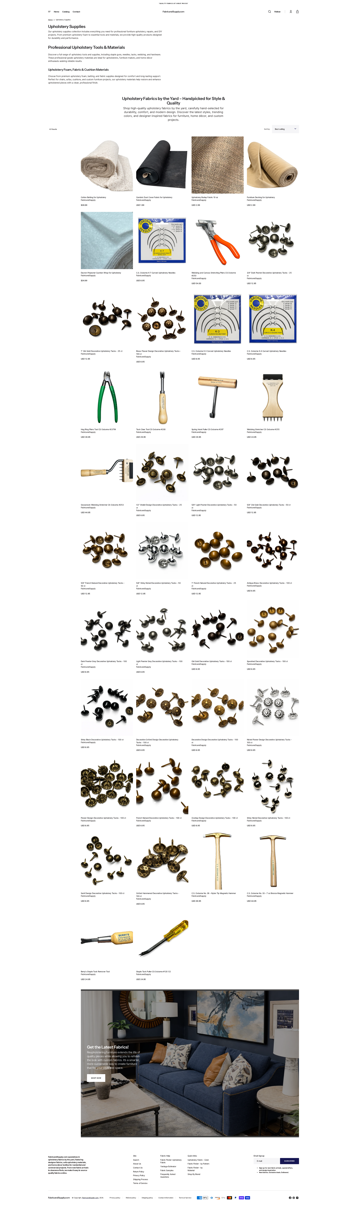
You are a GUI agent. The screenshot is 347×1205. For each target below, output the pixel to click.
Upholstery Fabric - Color (198, 1160)
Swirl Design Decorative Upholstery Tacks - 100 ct (102, 893)
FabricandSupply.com (90, 1198)
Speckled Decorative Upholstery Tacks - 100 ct (267, 661)
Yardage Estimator (168, 1166)
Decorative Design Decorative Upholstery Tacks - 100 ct (215, 741)
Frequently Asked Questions (167, 1175)
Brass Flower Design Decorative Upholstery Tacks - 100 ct (158, 352)
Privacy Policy (139, 1175)
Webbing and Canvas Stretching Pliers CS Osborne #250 (214, 274)
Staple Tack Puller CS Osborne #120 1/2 (153, 971)
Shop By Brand (194, 1174)
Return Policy (138, 1171)
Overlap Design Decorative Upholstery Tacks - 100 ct (215, 818)
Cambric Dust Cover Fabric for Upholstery (154, 197)
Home (50, 20)
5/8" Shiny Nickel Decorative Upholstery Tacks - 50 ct (158, 584)
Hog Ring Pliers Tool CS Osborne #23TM (98, 429)
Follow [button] (277, 11)
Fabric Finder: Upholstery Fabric (171, 1161)
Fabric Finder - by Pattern (198, 1164)
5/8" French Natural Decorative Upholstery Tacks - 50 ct (102, 584)
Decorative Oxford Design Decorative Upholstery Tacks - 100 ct (157, 741)
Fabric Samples (166, 1170)
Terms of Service (140, 1183)
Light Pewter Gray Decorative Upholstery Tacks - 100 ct (159, 662)
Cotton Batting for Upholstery (93, 197)
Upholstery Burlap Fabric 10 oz (205, 197)
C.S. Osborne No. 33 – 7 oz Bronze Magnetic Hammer (270, 893)
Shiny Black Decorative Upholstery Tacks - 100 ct (102, 739)
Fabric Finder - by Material (195, 1168)
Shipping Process (140, 1179)
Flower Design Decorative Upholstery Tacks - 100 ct (103, 818)
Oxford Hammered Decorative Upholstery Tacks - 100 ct (157, 894)
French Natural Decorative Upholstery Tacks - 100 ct (159, 818)
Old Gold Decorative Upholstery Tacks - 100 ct (212, 661)
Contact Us (138, 1167)
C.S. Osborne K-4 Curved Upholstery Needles (266, 351)
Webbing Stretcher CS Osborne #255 (263, 429)
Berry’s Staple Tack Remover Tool (95, 971)
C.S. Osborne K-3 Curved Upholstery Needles (211, 351)
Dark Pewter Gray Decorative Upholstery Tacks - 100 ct (104, 662)
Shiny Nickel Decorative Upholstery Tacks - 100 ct (268, 818)
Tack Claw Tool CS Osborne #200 (151, 429)
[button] (269, 11)
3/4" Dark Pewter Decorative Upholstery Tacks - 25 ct (269, 274)
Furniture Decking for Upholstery (261, 197)
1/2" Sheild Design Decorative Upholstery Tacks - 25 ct (159, 506)
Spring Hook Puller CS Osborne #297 (207, 429)
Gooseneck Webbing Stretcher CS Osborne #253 (102, 505)
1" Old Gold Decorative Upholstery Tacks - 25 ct (101, 351)
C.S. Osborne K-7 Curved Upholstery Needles (155, 273)
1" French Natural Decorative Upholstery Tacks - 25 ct (214, 584)
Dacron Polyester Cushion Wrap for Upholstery (101, 273)
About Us (137, 1164)
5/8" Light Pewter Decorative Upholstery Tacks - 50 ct (214, 506)
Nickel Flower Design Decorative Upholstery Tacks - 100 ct (269, 741)
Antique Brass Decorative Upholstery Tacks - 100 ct (269, 583)
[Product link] (107, 171)
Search (136, 1160)
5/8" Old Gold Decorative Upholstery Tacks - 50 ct (269, 505)
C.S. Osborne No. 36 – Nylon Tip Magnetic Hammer (214, 893)
